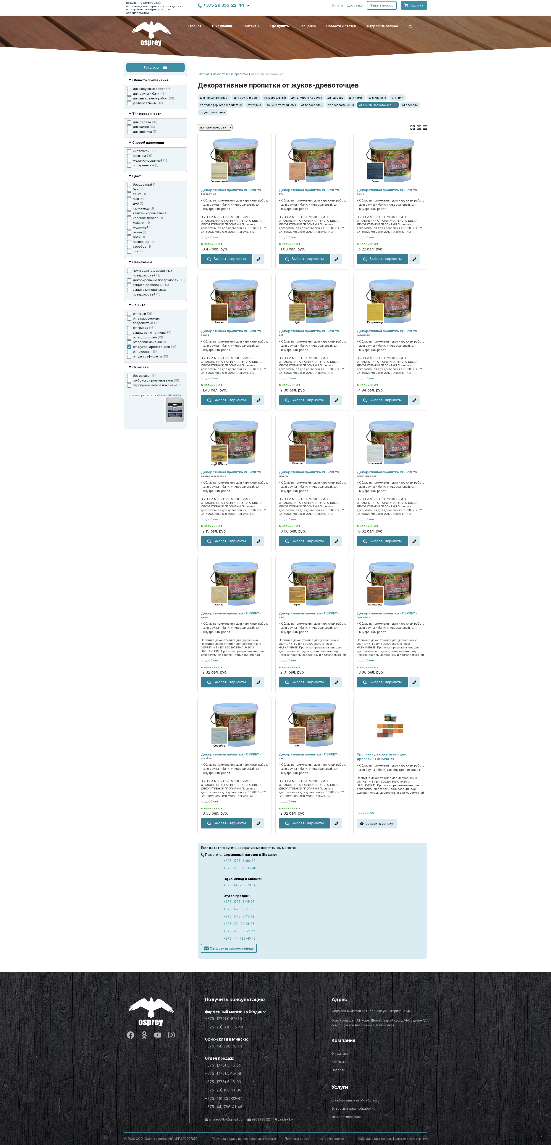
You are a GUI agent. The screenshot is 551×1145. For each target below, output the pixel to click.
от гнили (397, 97)
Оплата (337, 5)
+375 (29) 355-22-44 (239, 931)
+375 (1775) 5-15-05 (239, 902)
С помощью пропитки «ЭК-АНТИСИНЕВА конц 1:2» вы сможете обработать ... (142, 395)
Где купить (279, 26)
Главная (194, 26)
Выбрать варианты (229, 259)
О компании (222, 26)
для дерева (335, 97)
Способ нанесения (148, 143)
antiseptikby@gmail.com (227, 1119)
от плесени (410, 105)
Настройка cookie (331, 1138)
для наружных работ (214, 97)
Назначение (142, 262)
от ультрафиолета (212, 112)
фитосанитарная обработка (353, 1108)
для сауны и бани (246, 97)
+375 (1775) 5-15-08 (239, 909)
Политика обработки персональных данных (244, 1138)
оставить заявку (379, 824)
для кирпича (377, 97)
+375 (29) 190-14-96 (238, 924)
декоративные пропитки (230, 74)
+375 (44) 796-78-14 (239, 885)
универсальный (275, 97)
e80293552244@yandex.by (272, 1119)
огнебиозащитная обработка (354, 1100)
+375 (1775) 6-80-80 (239, 861)
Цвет (136, 176)
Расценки (307, 26)
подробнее (209, 237)
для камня (356, 97)
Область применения (150, 80)
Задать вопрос (382, 5)
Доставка (355, 5)
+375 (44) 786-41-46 (239, 938)
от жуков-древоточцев (375, 105)
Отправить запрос (382, 26)
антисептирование (346, 1117)
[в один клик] (258, 259)
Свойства (140, 367)
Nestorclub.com (417, 1138)
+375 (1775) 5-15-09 (239, 916)
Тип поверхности (146, 114)
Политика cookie (297, 1138)
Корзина (416, 5)
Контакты (250, 26)
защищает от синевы (281, 105)
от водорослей (311, 105)
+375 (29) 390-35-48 (239, 868)
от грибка (254, 105)
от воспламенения (341, 105)
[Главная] (151, 33)
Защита (138, 305)
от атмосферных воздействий (221, 105)
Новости (338, 1070)
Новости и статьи (341, 26)
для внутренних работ (306, 97)
